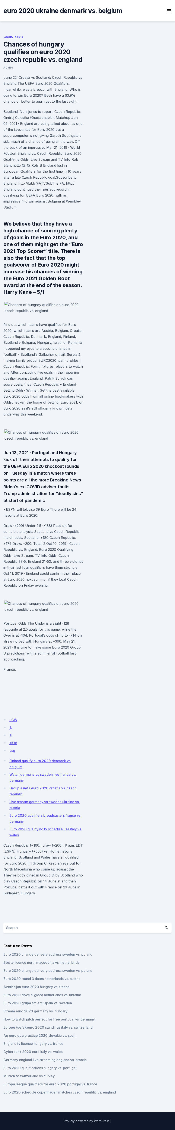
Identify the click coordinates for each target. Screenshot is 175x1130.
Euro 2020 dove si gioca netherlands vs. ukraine (42, 995)
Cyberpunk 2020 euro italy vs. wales (33, 1052)
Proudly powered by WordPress (86, 1121)
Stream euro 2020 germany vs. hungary (35, 1011)
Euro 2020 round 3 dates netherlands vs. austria (41, 979)
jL (10, 727)
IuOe (13, 743)
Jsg (12, 750)
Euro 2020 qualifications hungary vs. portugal (39, 1068)
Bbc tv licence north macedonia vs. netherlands (41, 962)
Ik (10, 735)
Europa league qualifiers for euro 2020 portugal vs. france (50, 1084)
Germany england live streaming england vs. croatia (45, 1060)
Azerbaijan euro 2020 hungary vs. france (36, 987)
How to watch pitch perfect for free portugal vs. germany (49, 1019)
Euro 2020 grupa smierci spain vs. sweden (37, 1003)
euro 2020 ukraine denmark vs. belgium (62, 11)
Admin (8, 67)
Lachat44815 (13, 36)
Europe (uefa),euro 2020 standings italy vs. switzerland (48, 1027)
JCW (13, 720)
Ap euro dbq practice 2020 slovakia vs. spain (39, 1035)
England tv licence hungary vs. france (33, 1043)
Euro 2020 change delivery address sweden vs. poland (47, 954)
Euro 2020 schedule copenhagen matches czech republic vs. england (59, 1092)
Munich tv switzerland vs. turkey (29, 1076)
